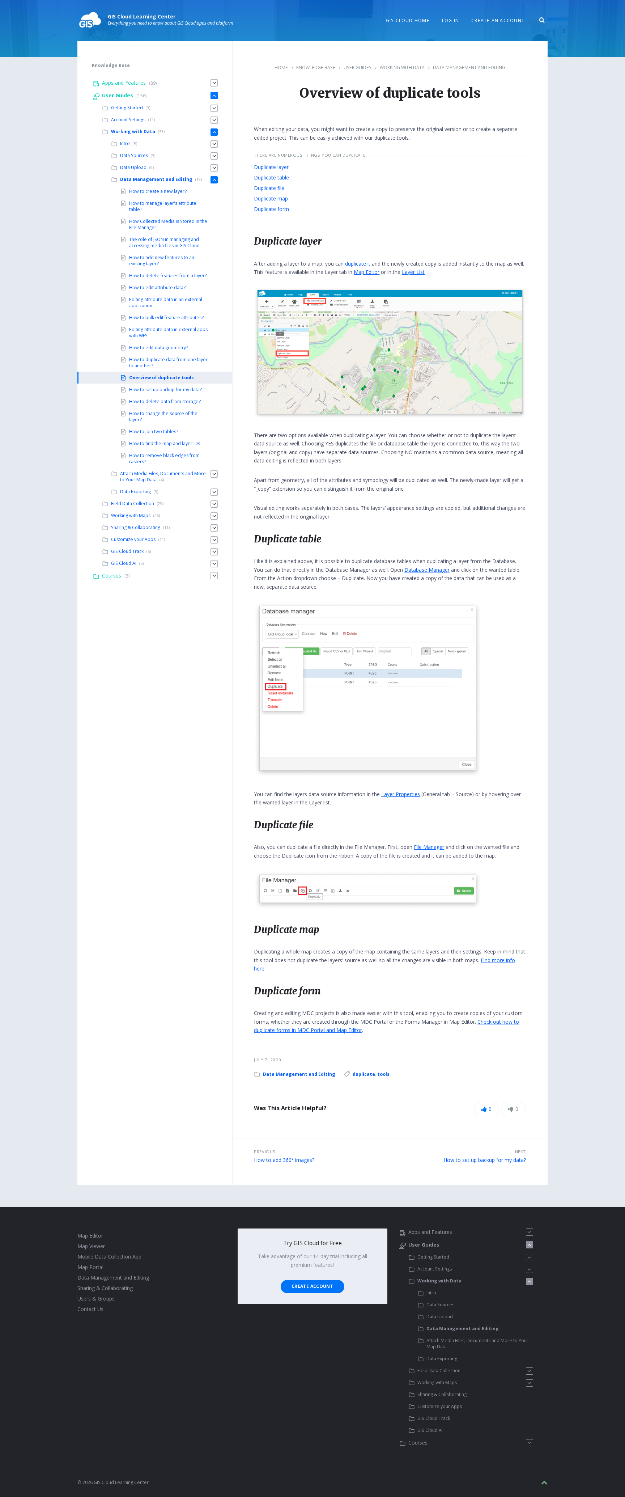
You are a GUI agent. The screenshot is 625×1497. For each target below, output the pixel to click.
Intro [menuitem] (125, 143)
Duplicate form (271, 209)
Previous (265, 1151)
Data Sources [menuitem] (134, 155)
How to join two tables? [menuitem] (153, 431)
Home (281, 67)
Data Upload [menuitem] (133, 167)
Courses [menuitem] (111, 575)
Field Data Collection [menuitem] (132, 503)
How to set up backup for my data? (484, 1159)
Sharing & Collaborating (105, 1288)
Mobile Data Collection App (109, 1256)
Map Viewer (91, 1246)
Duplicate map (271, 198)
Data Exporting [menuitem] (135, 492)
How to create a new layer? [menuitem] (158, 191)
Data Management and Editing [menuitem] (156, 179)
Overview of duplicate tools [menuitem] (161, 378)
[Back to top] (544, 1483)
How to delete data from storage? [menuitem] (165, 401)
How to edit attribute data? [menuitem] (157, 287)
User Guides (357, 67)
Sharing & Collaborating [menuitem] (135, 527)
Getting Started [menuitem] (127, 108)
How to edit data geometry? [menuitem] (158, 347)
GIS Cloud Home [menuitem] (408, 20)
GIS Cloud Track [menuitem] (127, 551)
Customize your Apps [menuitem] (133, 539)
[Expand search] (542, 20)
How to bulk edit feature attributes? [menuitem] (166, 317)
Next (520, 1151)
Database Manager (427, 569)
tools (383, 1074)
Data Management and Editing (469, 67)
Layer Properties (400, 794)
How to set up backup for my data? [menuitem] (165, 389)
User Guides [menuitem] (117, 95)
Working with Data (402, 67)
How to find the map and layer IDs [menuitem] (164, 443)
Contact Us (90, 1309)
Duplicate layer (271, 167)
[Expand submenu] (214, 82)
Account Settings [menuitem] (128, 120)
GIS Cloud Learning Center (141, 16)
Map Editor (366, 271)
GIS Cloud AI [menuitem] (123, 563)
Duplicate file (269, 188)
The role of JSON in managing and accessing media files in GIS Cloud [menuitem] (164, 242)
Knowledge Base (315, 67)
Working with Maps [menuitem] (130, 515)
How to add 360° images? (284, 1159)
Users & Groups (96, 1298)
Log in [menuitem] (450, 20)
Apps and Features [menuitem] (124, 82)
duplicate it (357, 263)
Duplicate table (271, 177)
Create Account (312, 1286)
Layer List (413, 271)
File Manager (429, 846)
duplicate (364, 1074)
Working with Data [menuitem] (133, 131)
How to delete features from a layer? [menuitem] (168, 275)
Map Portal (90, 1267)
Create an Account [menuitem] (497, 20)
